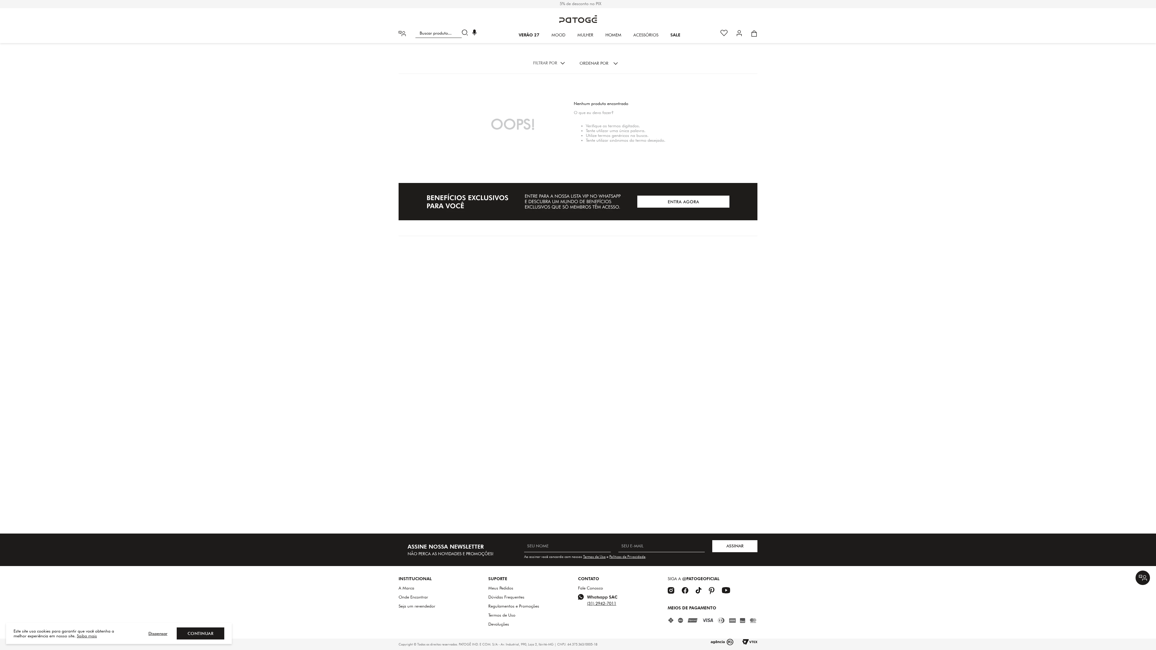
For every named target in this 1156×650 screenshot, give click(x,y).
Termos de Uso (594, 556)
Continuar (201, 633)
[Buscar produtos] (466, 33)
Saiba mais (87, 635)
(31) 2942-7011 (601, 603)
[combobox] (443, 33)
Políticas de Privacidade (627, 556)
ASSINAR (735, 545)
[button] (474, 33)
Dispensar (157, 633)
